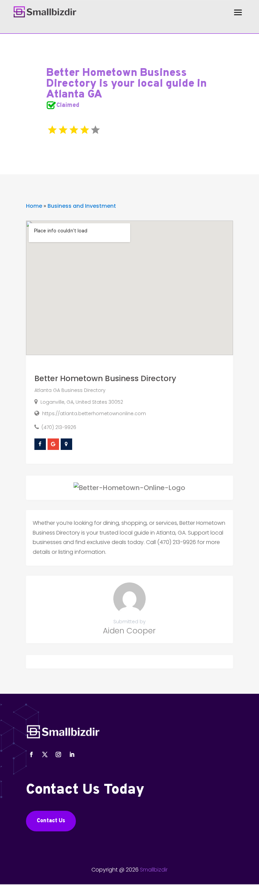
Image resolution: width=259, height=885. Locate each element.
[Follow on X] (44, 754)
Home (34, 206)
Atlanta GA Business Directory (70, 390)
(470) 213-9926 (58, 427)
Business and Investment (82, 206)
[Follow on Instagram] (58, 754)
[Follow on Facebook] (31, 754)
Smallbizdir (154, 870)
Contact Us (51, 821)
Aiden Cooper (129, 630)
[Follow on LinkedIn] (71, 754)
